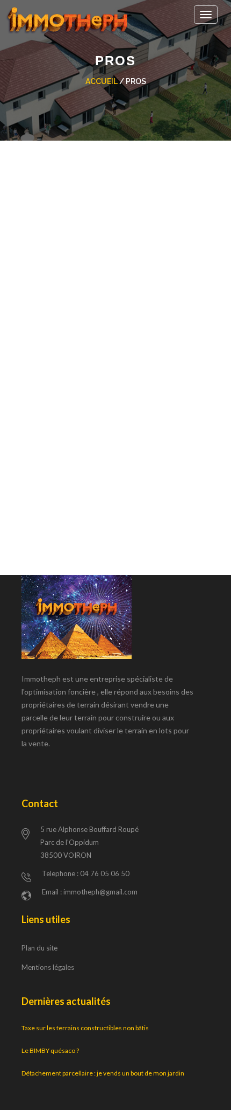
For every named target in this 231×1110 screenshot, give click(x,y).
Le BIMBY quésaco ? (50, 1050)
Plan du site (39, 948)
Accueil (101, 81)
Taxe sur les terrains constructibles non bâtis (85, 1028)
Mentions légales (47, 967)
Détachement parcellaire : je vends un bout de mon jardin (102, 1073)
